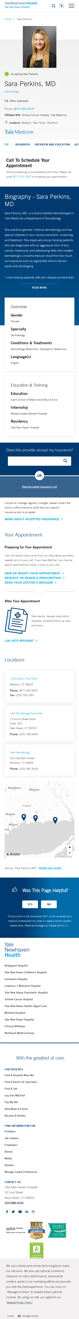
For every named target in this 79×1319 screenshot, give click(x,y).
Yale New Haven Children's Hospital (26, 972)
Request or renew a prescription (33, 577)
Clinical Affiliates (15, 1026)
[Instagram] (33, 1212)
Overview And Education (52, 144)
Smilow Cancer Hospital (19, 999)
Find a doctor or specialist (21, 1082)
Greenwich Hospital (16, 979)
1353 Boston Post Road (23, 678)
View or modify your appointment (32, 573)
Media (8, 1158)
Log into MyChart (15, 1095)
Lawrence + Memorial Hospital (22, 986)
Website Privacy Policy (19, 1302)
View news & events (16, 1109)
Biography (22, 144)
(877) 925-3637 (24, 109)
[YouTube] (20, 1212)
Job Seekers (12, 1138)
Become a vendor (15, 1115)
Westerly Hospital (15, 1012)
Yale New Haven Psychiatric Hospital (26, 992)
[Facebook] (7, 1212)
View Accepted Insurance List (39, 486)
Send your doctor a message (29, 582)
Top (6, 144)
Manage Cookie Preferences (21, 1172)
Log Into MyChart (19, 640)
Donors (9, 1151)
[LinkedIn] (27, 1212)
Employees (11, 1145)
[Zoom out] (69, 853)
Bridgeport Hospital (16, 965)
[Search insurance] (66, 461)
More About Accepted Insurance (32, 519)
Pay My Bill (11, 1102)
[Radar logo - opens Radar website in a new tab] (13, 854)
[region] (39, 819)
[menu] (71, 5)
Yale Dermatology (20, 752)
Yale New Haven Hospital (19, 1019)
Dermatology (12, 91)
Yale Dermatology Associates (26, 713)
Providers (10, 1131)
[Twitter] (13, 1212)
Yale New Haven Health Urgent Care (26, 1006)
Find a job (11, 1088)
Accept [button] (10, 1315)
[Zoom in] (69, 847)
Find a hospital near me (19, 1075)
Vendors (9, 1165)
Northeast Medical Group (19, 1033)
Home (8, 19)
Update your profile (50, 868)
